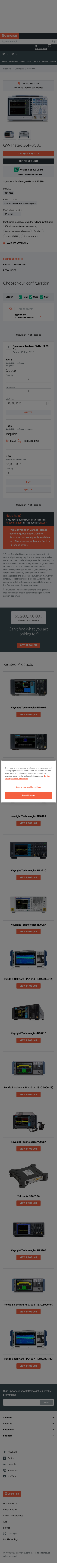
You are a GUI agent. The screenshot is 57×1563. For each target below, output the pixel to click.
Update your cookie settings (28, 787)
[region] (28, 781)
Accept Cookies (28, 795)
